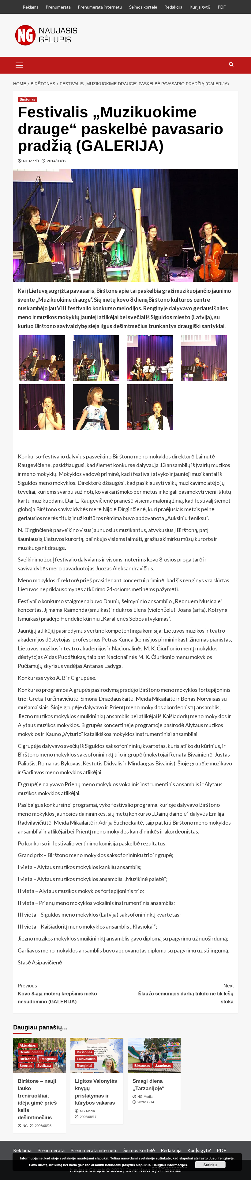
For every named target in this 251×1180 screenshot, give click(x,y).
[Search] (231, 64)
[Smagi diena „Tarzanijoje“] (154, 1055)
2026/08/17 (88, 1117)
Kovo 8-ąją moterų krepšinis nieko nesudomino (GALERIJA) (57, 993)
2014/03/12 (56, 161)
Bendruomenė (31, 1052)
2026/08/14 (145, 1102)
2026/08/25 (43, 1126)
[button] (19, 64)
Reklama (31, 7)
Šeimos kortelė (143, 7)
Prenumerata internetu (100, 7)
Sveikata (44, 1065)
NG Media (31, 161)
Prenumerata (58, 7)
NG (25, 1126)
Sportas (26, 1065)
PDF (222, 7)
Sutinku (210, 1164)
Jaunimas (163, 1065)
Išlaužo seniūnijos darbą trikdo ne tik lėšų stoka (185, 993)
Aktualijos (28, 1045)
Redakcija (173, 7)
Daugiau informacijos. (170, 1165)
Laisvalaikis (86, 1059)
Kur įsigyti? (200, 7)
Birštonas (27, 99)
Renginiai (48, 1059)
